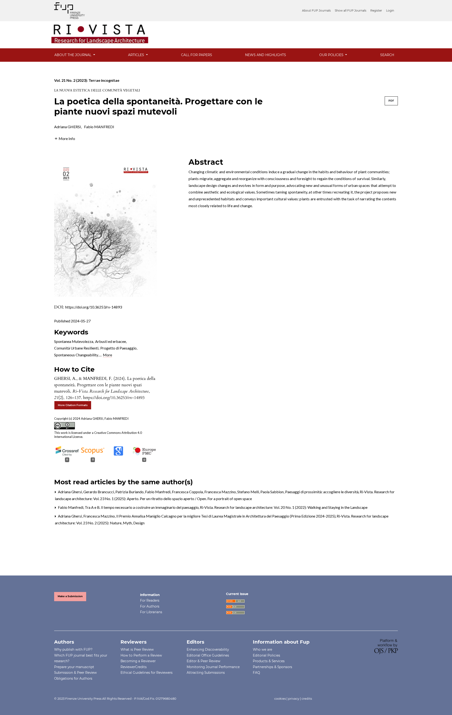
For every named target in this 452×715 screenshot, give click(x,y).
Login (390, 10)
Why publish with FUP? (73, 649)
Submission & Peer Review (75, 672)
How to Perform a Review (141, 655)
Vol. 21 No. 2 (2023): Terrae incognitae (86, 80)
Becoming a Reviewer (138, 661)
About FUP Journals (316, 10)
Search (387, 55)
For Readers (149, 600)
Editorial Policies (266, 655)
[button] (64, 138)
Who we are (262, 649)
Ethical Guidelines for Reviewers (147, 672)
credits (307, 698)
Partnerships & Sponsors (272, 667)
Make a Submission (70, 596)
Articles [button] (136, 55)
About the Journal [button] (73, 55)
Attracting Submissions (206, 672)
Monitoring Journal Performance (213, 667)
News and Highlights (265, 55)
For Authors (149, 606)
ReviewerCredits (134, 667)
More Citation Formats (73, 405)
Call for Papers (196, 55)
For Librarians (151, 612)
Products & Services (269, 661)
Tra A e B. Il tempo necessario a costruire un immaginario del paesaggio (142, 507)
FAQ (256, 672)
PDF (391, 100)
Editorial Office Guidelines (208, 655)
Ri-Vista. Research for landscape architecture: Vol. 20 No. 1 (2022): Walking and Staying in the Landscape (283, 507)
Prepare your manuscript (74, 667)
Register (376, 10)
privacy (293, 698)
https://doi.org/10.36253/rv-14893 (93, 307)
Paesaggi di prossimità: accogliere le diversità (322, 491)
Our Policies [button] (331, 55)
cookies (280, 698)
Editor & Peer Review (203, 661)
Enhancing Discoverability (208, 649)
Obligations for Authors (73, 678)
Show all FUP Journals (350, 10)
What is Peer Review (137, 649)
